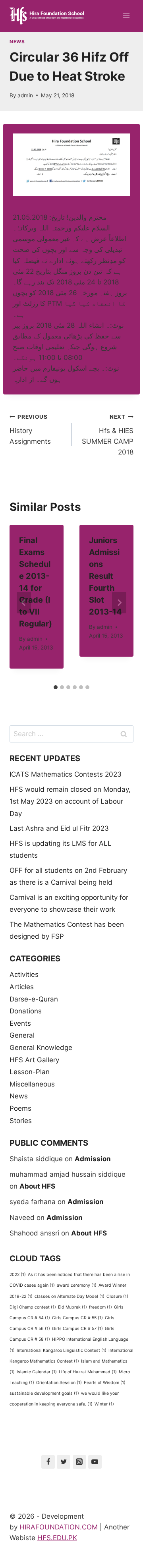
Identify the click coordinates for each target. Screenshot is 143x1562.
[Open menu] (126, 16)
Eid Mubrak (72, 1307)
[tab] (56, 687)
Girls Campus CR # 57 (77, 1328)
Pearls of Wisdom (105, 1382)
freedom (100, 1307)
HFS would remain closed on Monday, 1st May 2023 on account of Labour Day (70, 801)
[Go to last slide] (24, 602)
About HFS (37, 1186)
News (17, 41)
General (22, 1035)
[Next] (119, 602)
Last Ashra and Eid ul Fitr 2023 (59, 828)
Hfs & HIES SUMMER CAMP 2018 (107, 435)
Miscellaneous (32, 1084)
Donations (26, 1011)
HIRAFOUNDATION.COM (58, 1527)
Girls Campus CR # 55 (77, 1317)
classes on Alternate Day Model (69, 1296)
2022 (18, 1274)
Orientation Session (59, 1382)
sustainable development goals (44, 1393)
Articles (22, 987)
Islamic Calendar (37, 1371)
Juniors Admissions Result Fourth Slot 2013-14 (105, 576)
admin (25, 95)
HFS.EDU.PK (57, 1538)
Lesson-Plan (30, 1072)
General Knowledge (41, 1048)
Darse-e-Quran (34, 999)
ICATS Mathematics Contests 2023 (66, 774)
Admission (93, 1159)
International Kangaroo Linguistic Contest (61, 1350)
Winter (104, 1404)
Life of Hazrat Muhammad (88, 1371)
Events (20, 1023)
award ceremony (77, 1285)
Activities (24, 974)
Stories (21, 1121)
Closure (117, 1296)
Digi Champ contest (33, 1307)
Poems (20, 1108)
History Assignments (30, 429)
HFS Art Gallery (34, 1060)
